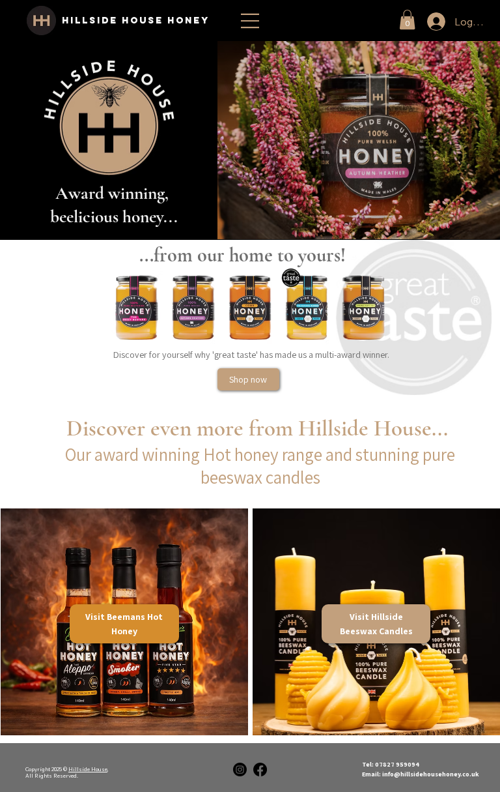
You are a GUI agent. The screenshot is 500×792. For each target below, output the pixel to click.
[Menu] (250, 21)
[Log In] (422, 21)
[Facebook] (260, 769)
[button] (407, 19)
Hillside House (87, 769)
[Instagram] (240, 769)
